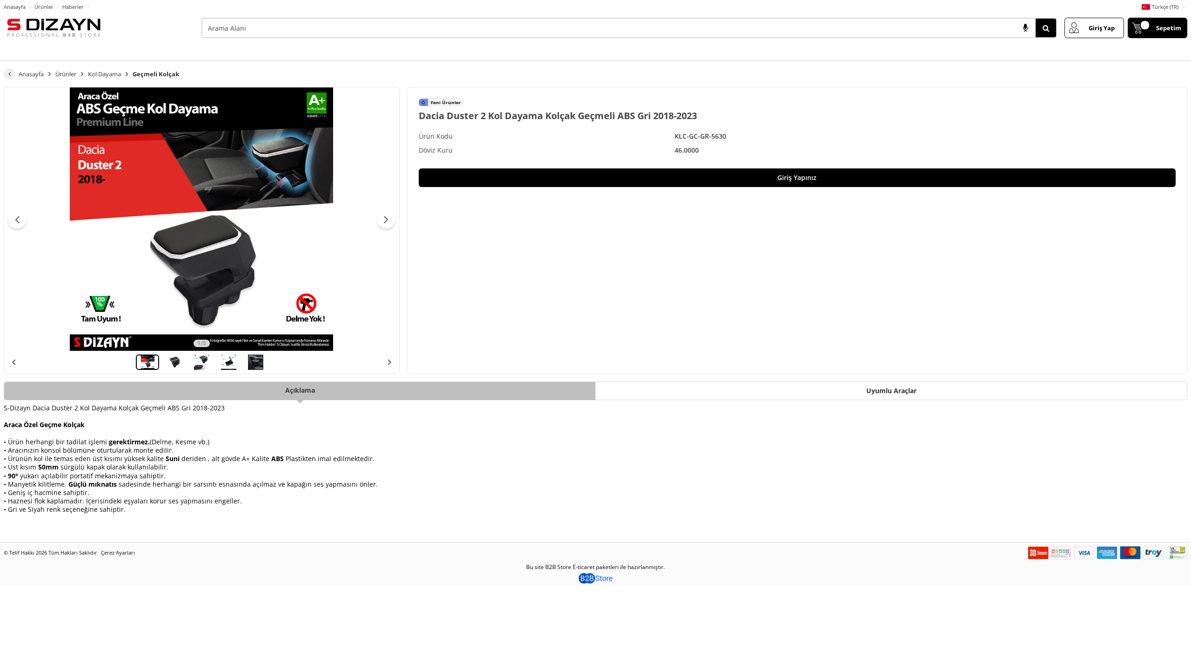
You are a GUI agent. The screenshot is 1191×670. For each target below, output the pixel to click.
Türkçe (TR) (1165, 6)
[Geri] (9, 74)
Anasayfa (15, 6)
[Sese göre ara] (1025, 28)
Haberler (73, 7)
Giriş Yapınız (796, 177)
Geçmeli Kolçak (156, 74)
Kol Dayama (104, 74)
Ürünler (44, 6)
